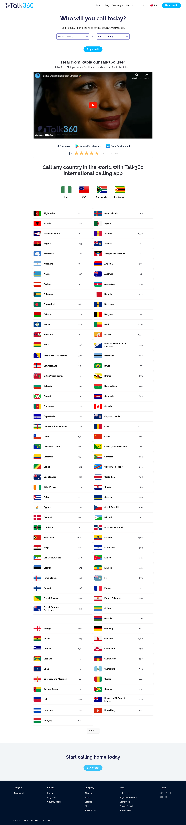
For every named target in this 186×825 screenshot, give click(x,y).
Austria (47, 284)
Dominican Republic (114, 527)
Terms (25, 820)
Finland (47, 588)
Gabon (107, 608)
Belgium (108, 314)
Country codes (54, 802)
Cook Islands (50, 477)
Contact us (125, 802)
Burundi (47, 396)
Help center (125, 793)
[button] (117, 5)
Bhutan (107, 334)
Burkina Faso (110, 386)
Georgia (47, 628)
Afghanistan (49, 213)
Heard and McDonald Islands (114, 699)
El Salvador (109, 547)
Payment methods (128, 797)
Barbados (109, 304)
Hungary (48, 720)
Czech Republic (112, 507)
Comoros (108, 457)
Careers (88, 802)
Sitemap (34, 820)
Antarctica (49, 254)
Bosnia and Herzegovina (55, 356)
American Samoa (52, 233)
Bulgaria (48, 386)
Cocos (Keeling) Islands (115, 446)
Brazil (107, 366)
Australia (108, 274)
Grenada (48, 659)
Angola (47, 243)
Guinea (107, 679)
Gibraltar (108, 638)
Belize (47, 324)
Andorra (108, 233)
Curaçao (108, 497)
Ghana (47, 638)
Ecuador (108, 537)
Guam (46, 669)
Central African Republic (56, 426)
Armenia (108, 264)
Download (19, 793)
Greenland (109, 648)
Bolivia (47, 344)
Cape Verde (49, 416)
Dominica (48, 527)
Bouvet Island (50, 366)
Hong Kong (109, 710)
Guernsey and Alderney (55, 679)
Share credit (125, 810)
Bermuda (48, 334)
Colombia (48, 457)
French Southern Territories (52, 608)
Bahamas (48, 294)
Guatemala (109, 669)
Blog (107, 5)
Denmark (48, 517)
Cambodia (109, 396)
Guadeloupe (110, 659)
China (107, 436)
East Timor (49, 537)
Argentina (48, 264)
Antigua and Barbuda (114, 254)
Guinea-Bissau (51, 689)
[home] (24, 5)
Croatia (107, 487)
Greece (47, 648)
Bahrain (108, 294)
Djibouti (108, 517)
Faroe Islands (50, 578)
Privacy (16, 820)
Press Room (90, 810)
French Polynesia (112, 598)
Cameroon (49, 406)
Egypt (46, 547)
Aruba (46, 274)
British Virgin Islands (53, 376)
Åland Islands (111, 213)
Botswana (109, 356)
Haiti (46, 699)
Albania (47, 223)
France (107, 588)
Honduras (48, 710)
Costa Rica (109, 477)
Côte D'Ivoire (50, 487)
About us (89, 793)
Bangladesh (49, 304)
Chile (46, 436)
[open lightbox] (93, 105)
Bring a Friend (126, 806)
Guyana (108, 689)
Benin (107, 324)
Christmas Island (52, 446)
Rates (98, 5)
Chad (106, 426)
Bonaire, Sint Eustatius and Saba (115, 345)
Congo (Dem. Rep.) (113, 467)
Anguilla (108, 243)
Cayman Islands (112, 416)
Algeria (107, 223)
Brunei (107, 376)
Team (87, 797)
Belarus (47, 314)
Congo (47, 467)
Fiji (105, 578)
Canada (108, 406)
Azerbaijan (109, 284)
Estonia (47, 568)
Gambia (108, 618)
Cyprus (47, 507)
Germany (108, 628)
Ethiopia (108, 568)
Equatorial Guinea (52, 558)
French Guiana (51, 598)
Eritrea (107, 558)
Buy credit (52, 797)
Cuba (46, 497)
